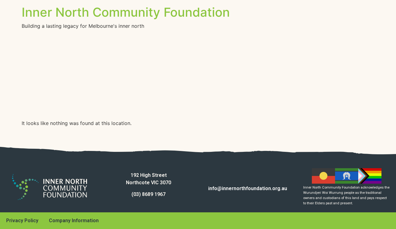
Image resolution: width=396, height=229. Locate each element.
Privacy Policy (22, 220)
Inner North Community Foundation (126, 12)
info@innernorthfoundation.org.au (247, 188)
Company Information (74, 220)
